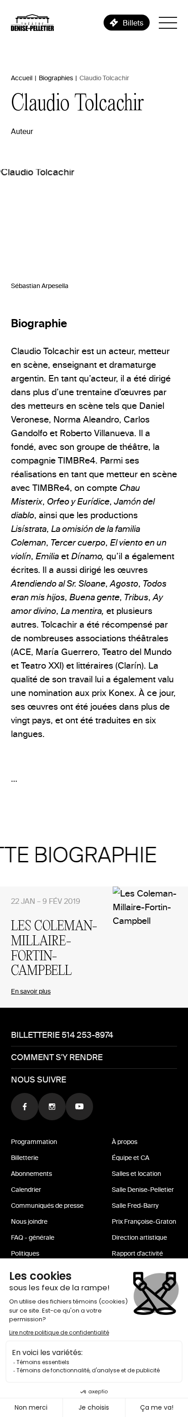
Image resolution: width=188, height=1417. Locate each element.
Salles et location (136, 1173)
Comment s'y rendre (57, 1057)
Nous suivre (38, 1079)
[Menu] (168, 23)
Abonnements (31, 1173)
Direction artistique (139, 1237)
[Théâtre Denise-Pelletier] (32, 22)
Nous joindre (29, 1221)
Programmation (34, 1142)
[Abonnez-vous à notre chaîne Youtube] (79, 1106)
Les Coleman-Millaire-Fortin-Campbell (54, 949)
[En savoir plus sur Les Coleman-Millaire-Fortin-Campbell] (150, 947)
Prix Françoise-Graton (144, 1221)
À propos (124, 1142)
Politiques (25, 1253)
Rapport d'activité (137, 1253)
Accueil (21, 78)
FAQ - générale (32, 1237)
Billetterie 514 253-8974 (62, 1035)
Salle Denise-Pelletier (143, 1189)
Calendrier (26, 1189)
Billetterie (24, 1157)
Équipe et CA (130, 1157)
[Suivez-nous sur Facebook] (24, 1106)
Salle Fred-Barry (135, 1205)
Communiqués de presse (47, 1205)
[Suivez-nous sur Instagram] (52, 1106)
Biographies (56, 78)
